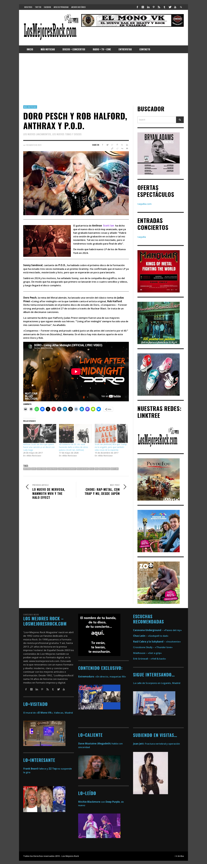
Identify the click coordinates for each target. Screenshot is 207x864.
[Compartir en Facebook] (102, 145)
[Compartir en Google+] (112, 145)
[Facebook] (137, 7)
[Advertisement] (103, 79)
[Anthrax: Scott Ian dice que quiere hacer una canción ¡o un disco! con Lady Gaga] (39, 433)
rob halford (105, 469)
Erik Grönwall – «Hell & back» (149, 658)
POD (96, 469)
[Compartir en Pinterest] (117, 145)
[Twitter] (169, 7)
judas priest (52, 469)
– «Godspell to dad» (150, 635)
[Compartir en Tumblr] (122, 145)
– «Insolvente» (157, 641)
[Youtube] (175, 7)
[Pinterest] (153, 7)
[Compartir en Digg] (122, 148)
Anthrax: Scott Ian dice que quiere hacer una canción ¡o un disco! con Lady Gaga (39, 447)
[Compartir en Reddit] (117, 148)
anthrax (27, 469)
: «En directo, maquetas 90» (102, 676)
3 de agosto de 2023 (33, 145)
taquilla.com (144, 203)
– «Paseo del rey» (157, 630)
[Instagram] (142, 7)
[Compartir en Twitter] (107, 145)
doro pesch (41, 469)
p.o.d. (92, 469)
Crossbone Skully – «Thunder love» (153, 647)
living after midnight (67, 469)
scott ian (114, 469)
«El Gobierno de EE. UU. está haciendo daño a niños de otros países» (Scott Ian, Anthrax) (73, 447)
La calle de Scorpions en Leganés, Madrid (157, 683)
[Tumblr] (164, 7)
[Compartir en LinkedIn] (127, 145)
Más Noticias (30, 106)
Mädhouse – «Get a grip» (147, 653)
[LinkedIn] (148, 7)
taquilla (141, 237)
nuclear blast (82, 469)
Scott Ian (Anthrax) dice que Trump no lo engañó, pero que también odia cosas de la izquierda (111, 447)
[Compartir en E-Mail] (127, 148)
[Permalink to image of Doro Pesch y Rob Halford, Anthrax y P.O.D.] (76, 182)
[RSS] (159, 7)
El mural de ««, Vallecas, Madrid (48, 712)
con (91, 801)
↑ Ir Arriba (179, 856)
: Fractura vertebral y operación (156, 743)
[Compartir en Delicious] (112, 148)
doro (34, 469)
